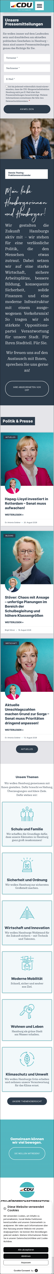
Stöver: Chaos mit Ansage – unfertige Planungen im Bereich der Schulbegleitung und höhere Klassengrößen (27, 606)
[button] (39, 5)
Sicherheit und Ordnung (27, 880)
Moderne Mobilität (27, 978)
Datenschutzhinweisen (17, 101)
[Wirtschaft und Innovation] (27, 912)
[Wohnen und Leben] (27, 1011)
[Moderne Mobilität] (27, 963)
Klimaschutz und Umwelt (27, 1074)
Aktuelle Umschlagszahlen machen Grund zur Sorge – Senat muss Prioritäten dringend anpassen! (27, 714)
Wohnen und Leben (27, 1026)
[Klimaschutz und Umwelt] (27, 1059)
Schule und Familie (27, 829)
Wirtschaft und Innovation (27, 928)
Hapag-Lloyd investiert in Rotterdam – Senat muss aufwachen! (26, 503)
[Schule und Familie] (27, 814)
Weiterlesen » (14, 514)
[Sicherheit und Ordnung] (27, 864)
